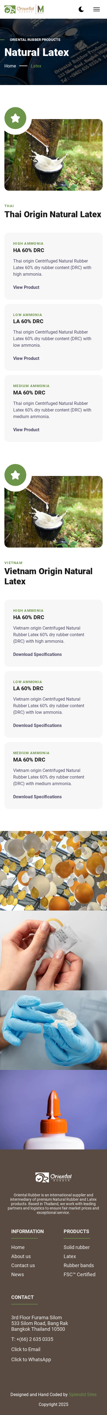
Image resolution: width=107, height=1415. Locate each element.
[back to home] (24, 9)
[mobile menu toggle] (97, 9)
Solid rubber (77, 1247)
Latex (36, 66)
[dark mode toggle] (81, 9)
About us (21, 1256)
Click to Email (25, 1349)
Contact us (23, 1265)
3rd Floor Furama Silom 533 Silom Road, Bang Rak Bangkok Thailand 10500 (39, 1323)
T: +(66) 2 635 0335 (32, 1339)
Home (10, 66)
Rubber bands (79, 1265)
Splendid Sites (83, 1394)
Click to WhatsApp (31, 1359)
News (17, 1274)
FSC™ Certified (79, 1274)
